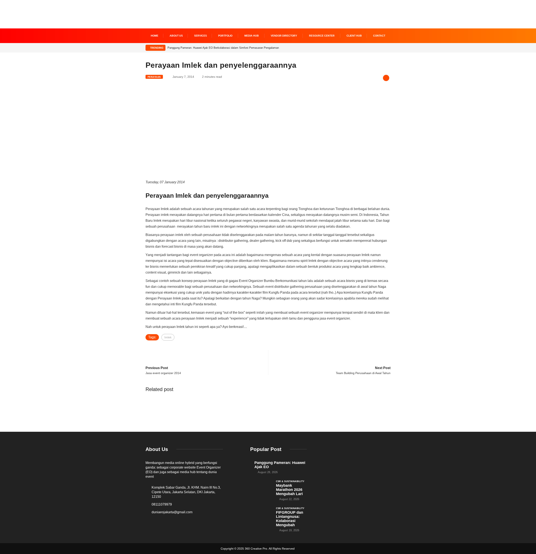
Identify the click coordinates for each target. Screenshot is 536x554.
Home (154, 35)
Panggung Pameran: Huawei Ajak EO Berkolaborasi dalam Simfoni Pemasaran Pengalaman (223, 47)
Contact (379, 35)
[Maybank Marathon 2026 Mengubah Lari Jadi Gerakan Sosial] (261, 487)
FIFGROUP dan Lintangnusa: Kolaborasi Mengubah (289, 518)
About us (176, 35)
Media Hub (251, 35)
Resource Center (322, 35)
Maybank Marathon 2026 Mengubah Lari (289, 489)
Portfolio (225, 35)
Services (200, 35)
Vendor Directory (284, 35)
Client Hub (354, 35)
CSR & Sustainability (290, 481)
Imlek (167, 337)
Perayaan (154, 77)
